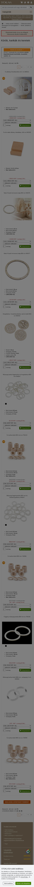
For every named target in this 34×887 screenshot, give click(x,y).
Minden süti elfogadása (23, 883)
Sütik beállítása (8, 883)
